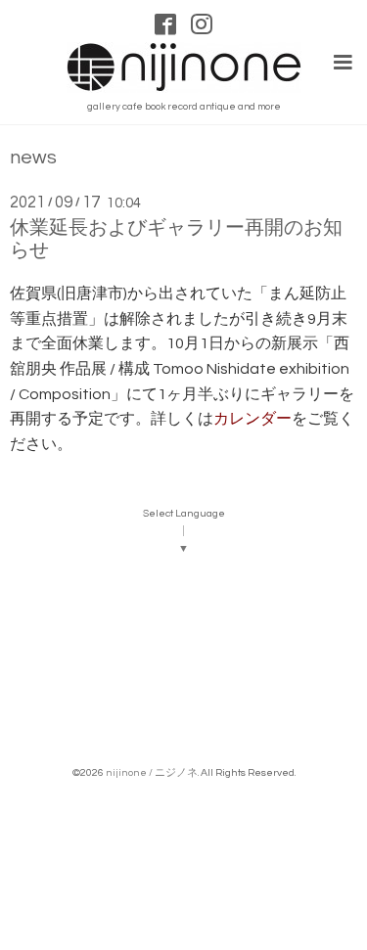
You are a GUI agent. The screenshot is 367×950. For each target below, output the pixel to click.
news (33, 158)
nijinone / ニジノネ (152, 772)
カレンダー (252, 419)
